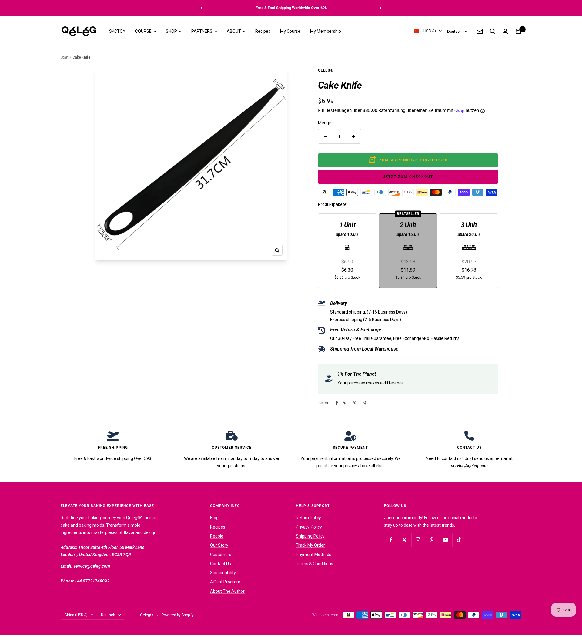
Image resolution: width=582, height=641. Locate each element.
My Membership (325, 31)
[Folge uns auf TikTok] (459, 540)
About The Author (227, 591)
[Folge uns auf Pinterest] (432, 540)
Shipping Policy (310, 536)
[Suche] (492, 31)
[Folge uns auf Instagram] (418, 540)
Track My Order (310, 545)
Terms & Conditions (314, 563)
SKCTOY (117, 31)
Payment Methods (313, 554)
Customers (220, 554)
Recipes (262, 31)
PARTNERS (202, 31)
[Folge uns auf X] (404, 540)
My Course (290, 31)
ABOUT (234, 31)
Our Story (219, 545)
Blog (214, 517)
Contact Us (220, 563)
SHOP (172, 31)
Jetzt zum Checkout (408, 177)
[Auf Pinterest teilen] (344, 403)
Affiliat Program (225, 581)
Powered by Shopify (178, 615)
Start (65, 57)
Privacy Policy (309, 527)
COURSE (143, 31)
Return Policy (308, 517)
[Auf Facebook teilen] (337, 403)
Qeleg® (325, 70)
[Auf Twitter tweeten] (354, 403)
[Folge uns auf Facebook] (391, 540)
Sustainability (223, 572)
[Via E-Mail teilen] (364, 403)
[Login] (505, 31)
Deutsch (454, 31)
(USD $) (429, 31)
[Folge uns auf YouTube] (445, 540)
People (216, 536)
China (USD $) (76, 615)
